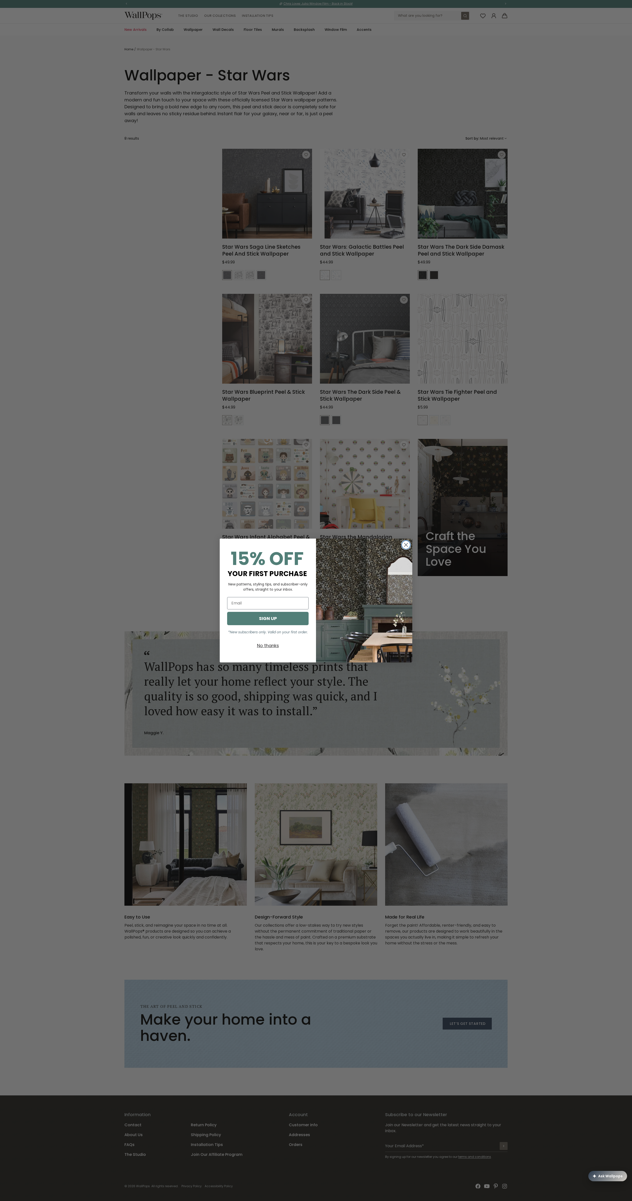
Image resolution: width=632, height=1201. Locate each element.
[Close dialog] (406, 545)
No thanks (268, 645)
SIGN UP (268, 618)
